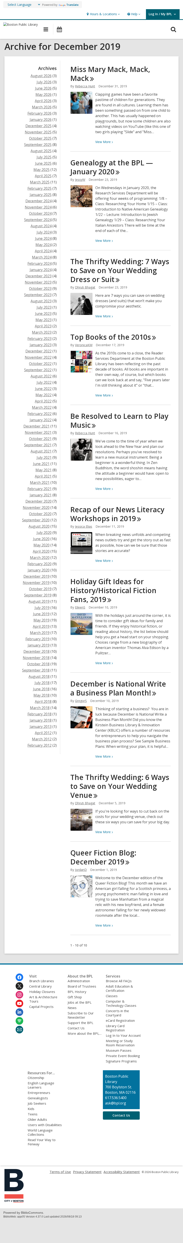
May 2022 (43, 394)
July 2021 (44, 457)
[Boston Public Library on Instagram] (19, 995)
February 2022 (39, 413)
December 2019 (36, 576)
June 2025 (43, 163)
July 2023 (44, 307)
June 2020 (41, 538)
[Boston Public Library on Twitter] (19, 986)
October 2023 (40, 288)
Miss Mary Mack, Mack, (110, 73)
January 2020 (39, 570)
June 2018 (41, 689)
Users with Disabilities (45, 1125)
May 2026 (43, 94)
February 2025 (39, 188)
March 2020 (40, 557)
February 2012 (39, 745)
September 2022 (38, 369)
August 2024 (41, 225)
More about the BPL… (85, 1033)
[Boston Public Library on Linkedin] (19, 1012)
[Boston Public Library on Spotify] (19, 1021)
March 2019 (40, 632)
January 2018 (41, 720)
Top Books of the (110, 337)
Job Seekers (37, 1103)
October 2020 (40, 513)
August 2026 (41, 75)
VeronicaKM (83, 345)
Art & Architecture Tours (43, 999)
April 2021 (43, 476)
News (72, 1007)
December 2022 (38, 351)
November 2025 (38, 132)
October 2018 (38, 664)
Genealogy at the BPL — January (111, 167)
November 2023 (38, 282)
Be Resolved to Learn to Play (119, 420)
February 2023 (39, 338)
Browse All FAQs (119, 981)
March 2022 (42, 407)
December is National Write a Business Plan (118, 688)
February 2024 (39, 263)
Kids (31, 1108)
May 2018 (41, 695)
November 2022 (38, 357)
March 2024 (42, 257)
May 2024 (43, 244)
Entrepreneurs (39, 1092)
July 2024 (44, 232)
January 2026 (41, 119)
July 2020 (44, 532)
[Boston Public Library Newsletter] (19, 1029)
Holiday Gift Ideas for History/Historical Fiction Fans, (113, 590)
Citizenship (36, 1077)
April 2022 (43, 401)
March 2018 (40, 707)
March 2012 (42, 739)
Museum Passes (118, 1050)
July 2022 (44, 382)
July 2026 (44, 82)
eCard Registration (120, 1020)
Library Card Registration (115, 1028)
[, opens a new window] (14, 1201)
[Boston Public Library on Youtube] (19, 1003)
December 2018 (36, 651)
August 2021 (41, 451)
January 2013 (41, 726)
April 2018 (43, 701)
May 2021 (43, 470)
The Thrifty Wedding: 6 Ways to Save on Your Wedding (119, 786)
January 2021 (41, 495)
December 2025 (38, 125)
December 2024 (38, 200)
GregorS (81, 701)
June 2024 (43, 238)
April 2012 (43, 732)
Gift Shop (75, 997)
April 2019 (41, 626)
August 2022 (41, 376)
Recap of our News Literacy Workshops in (117, 514)
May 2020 (41, 545)
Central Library (40, 986)
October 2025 (40, 138)
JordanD (81, 870)
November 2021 (38, 432)
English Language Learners (41, 1085)
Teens (32, 1114)
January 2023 (41, 344)
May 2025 (41, 169)
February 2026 (39, 113)
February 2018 (39, 714)
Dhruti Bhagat (85, 287)
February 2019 (37, 638)
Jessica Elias (83, 526)
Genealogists (38, 1098)
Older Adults (37, 1119)
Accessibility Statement (122, 1171)
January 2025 (41, 194)
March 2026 (42, 107)
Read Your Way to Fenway (42, 1142)
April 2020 (41, 551)
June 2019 (41, 613)
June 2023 (43, 313)
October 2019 (40, 588)
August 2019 (39, 601)
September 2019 (38, 595)
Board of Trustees (82, 986)
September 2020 (36, 520)
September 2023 (38, 294)
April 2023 (43, 326)
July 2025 (44, 157)
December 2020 (38, 501)
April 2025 (43, 175)
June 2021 (41, 463)
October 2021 (40, 438)
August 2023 (41, 301)
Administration (79, 981)
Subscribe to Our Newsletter (81, 1015)
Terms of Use (60, 1171)
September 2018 (36, 670)
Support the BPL (80, 1022)
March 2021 (40, 482)
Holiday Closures (42, 991)
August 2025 (41, 150)
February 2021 (39, 488)
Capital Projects (41, 1006)
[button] (102, 14)
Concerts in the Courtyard (117, 1013)
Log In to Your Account (123, 1035)
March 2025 (40, 182)
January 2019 (39, 645)
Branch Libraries (41, 981)
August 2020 (39, 526)
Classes (112, 996)
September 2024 (38, 219)
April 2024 (43, 251)
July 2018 (42, 682)
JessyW (80, 179)
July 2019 (42, 607)
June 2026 (43, 88)
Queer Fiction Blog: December (103, 857)
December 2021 (36, 426)
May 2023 (43, 319)
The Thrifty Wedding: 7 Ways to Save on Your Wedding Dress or (119, 270)
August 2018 (39, 676)
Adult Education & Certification (119, 988)
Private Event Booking (123, 1055)
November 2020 (36, 507)
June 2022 (43, 388)
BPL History (77, 991)
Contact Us (76, 1028)
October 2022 (40, 363)
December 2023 (38, 276)
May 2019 (41, 620)
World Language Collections (40, 1132)
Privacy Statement (87, 1171)
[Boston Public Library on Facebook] (19, 977)
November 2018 (36, 657)
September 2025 (38, 144)
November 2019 (36, 582)
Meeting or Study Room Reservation (120, 1043)
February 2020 (39, 563)
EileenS (80, 607)
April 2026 (43, 100)
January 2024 (41, 269)
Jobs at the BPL (80, 1002)
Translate (72, 5)
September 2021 (38, 444)
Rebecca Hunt (85, 86)
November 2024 (38, 207)
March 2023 (42, 332)
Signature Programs (121, 1061)
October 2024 (40, 213)
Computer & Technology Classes (121, 1003)
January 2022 (41, 419)
